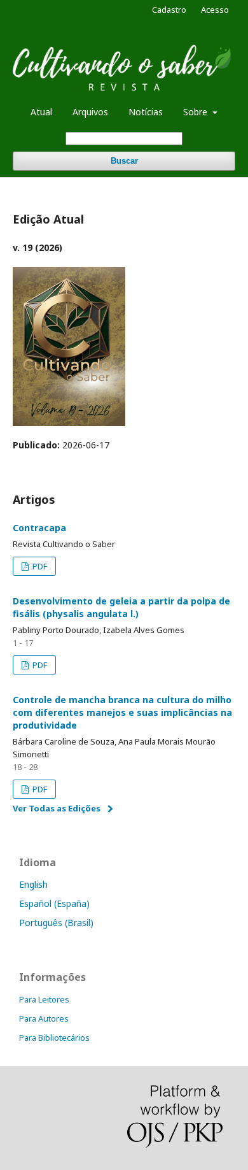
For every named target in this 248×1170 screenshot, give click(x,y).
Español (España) (54, 903)
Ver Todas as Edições (56, 808)
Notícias (145, 112)
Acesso (215, 9)
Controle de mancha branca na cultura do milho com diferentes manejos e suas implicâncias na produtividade (122, 712)
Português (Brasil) (56, 923)
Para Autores (44, 1018)
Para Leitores (44, 999)
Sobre (196, 112)
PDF (39, 566)
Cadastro (169, 9)
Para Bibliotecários (54, 1037)
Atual (41, 112)
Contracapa (39, 528)
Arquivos (90, 112)
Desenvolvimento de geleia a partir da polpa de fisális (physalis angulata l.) (121, 607)
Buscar (124, 161)
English (33, 884)
